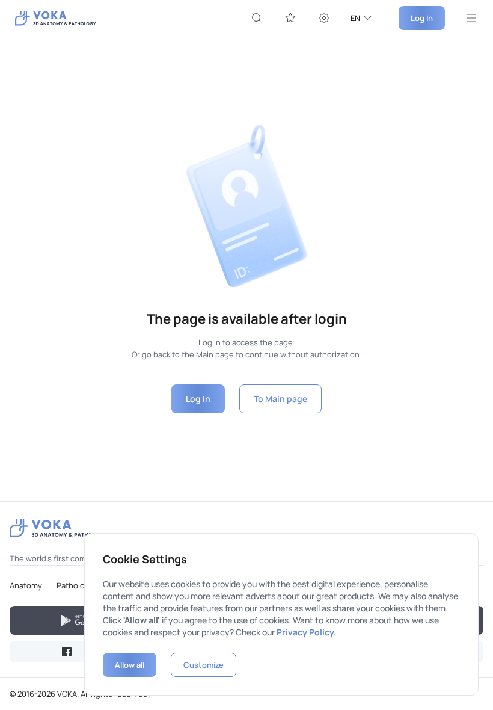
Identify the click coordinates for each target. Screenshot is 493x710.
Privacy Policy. (306, 632)
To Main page (280, 398)
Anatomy (26, 585)
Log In (422, 18)
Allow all (129, 664)
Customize (203, 664)
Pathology (75, 585)
